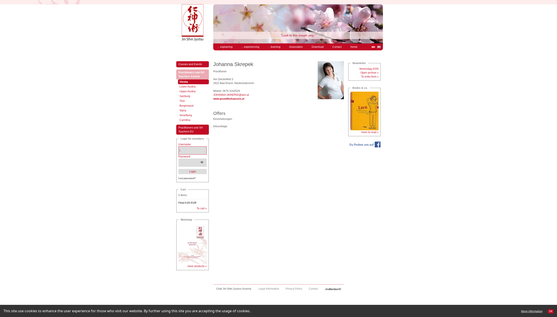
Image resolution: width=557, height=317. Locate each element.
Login (192, 171)
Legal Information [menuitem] (268, 288)
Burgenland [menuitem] (186, 105)
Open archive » (370, 72)
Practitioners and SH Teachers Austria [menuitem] (193, 74)
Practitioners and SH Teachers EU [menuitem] (190, 129)
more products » (197, 266)
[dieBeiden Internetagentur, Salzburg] (333, 288)
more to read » (370, 132)
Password (184, 156)
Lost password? (186, 178)
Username (184, 144)
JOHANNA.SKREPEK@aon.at (231, 94)
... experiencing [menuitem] (250, 46)
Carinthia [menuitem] (185, 120)
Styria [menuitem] (183, 110)
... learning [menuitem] (274, 46)
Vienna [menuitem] (188, 81)
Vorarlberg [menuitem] (186, 115)
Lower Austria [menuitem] (188, 86)
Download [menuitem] (318, 46)
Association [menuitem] (296, 46)
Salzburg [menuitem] (185, 96)
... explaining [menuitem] (225, 46)
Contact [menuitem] (337, 46)
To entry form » (370, 76)
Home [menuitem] (353, 46)
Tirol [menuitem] (182, 100)
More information (531, 311)
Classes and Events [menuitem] (190, 64)
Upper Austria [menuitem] (188, 91)
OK (550, 311)
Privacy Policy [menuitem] (294, 288)
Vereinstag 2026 (369, 68)
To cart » (202, 208)
